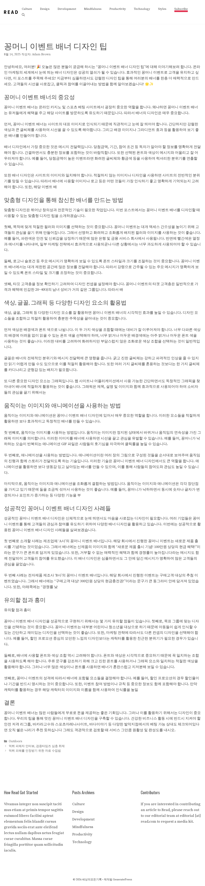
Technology (142, 9)
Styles (162, 9)
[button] (23, 15)
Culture (27, 9)
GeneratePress (122, 879)
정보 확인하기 (47, 284)
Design (45, 9)
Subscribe (181, 9)
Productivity (118, 9)
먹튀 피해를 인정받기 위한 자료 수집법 (35, 751)
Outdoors (15, 741)
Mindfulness (92, 9)
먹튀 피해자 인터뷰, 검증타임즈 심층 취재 (37, 746)
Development (67, 9)
